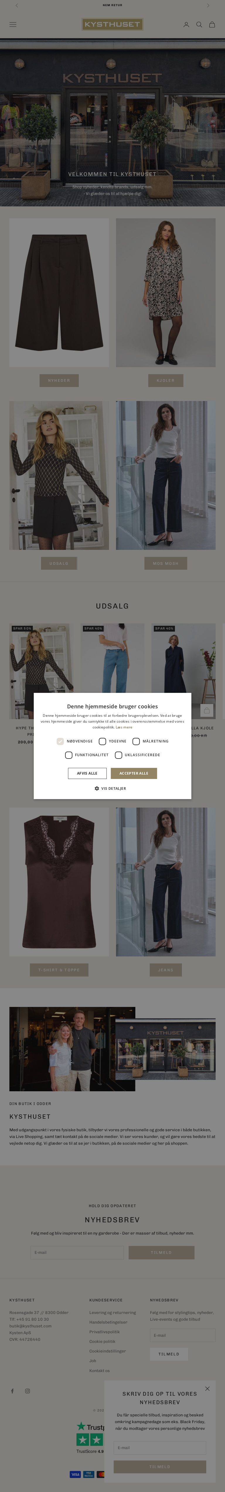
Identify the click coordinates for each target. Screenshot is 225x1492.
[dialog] (112, 746)
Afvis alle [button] (87, 773)
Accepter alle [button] (134, 773)
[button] (112, 788)
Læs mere (124, 727)
